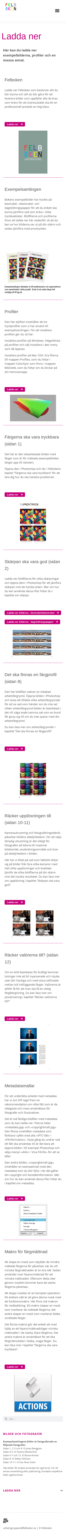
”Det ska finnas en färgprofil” (33, 731)
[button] (57, 10)
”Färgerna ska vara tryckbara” (32, 473)
